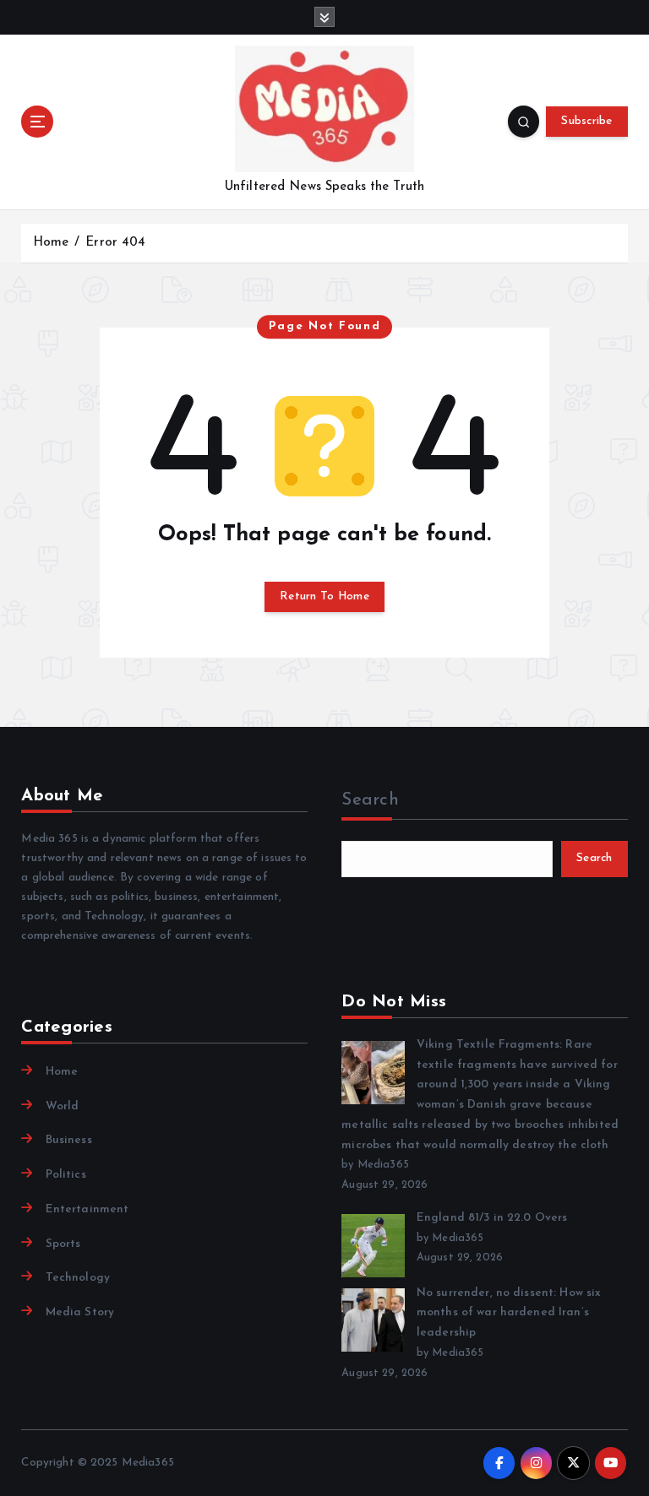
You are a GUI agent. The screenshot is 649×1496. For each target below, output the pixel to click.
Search (370, 800)
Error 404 (115, 242)
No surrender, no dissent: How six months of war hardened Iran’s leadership (509, 1313)
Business (68, 1140)
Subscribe (586, 121)
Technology (78, 1277)
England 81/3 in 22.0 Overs (492, 1217)
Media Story (80, 1312)
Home (51, 242)
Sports (63, 1244)
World (62, 1106)
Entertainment (87, 1209)
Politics (65, 1174)
